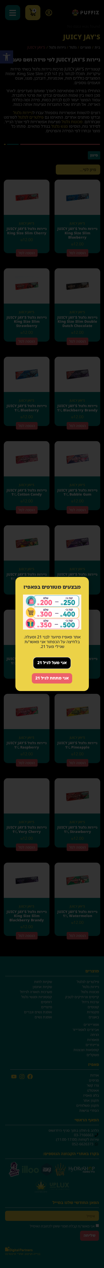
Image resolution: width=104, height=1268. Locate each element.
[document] (52, 634)
